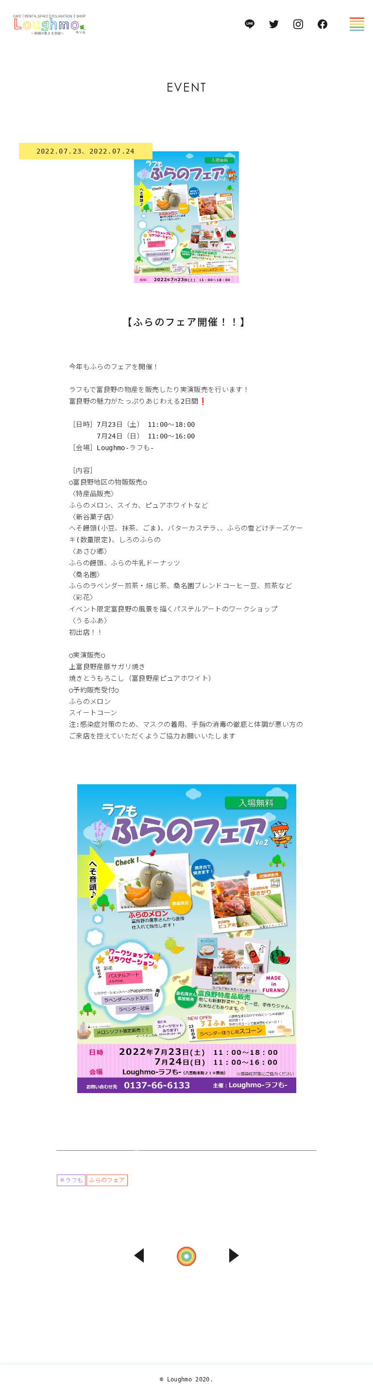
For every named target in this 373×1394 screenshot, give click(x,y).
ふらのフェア (107, 1180)
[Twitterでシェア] (357, 1283)
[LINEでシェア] (357, 1324)
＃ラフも (71, 1180)
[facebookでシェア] (357, 1304)
